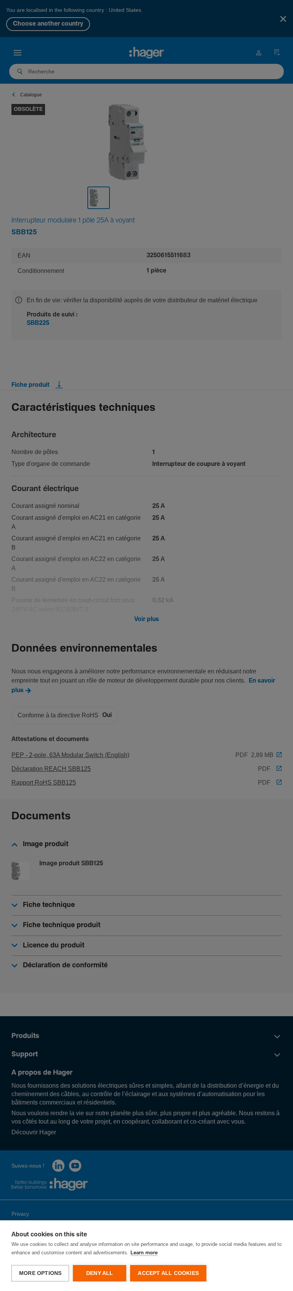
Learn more (144, 1252)
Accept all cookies (168, 1273)
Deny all (99, 1273)
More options (40, 1273)
